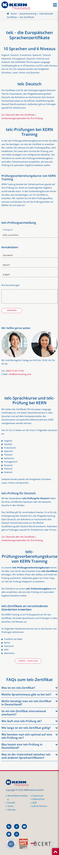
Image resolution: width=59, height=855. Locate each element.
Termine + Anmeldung (28, 661)
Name (6, 265)
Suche (10, 806)
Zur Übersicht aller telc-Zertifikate (18, 114)
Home (14, 13)
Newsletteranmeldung (17, 797)
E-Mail (6, 274)
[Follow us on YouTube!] (24, 826)
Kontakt (11, 802)
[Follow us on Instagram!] (16, 834)
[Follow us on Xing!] (16, 826)
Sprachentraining (28, 13)
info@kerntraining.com (20, 374)
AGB (34, 802)
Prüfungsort (8, 230)
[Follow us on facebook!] (9, 834)
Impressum (38, 795)
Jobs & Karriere (39, 806)
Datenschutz (38, 799)
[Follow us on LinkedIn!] (9, 826)
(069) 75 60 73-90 (15, 370)
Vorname (8, 255)
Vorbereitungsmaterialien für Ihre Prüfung (22, 118)
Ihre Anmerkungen (10, 285)
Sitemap (11, 809)
